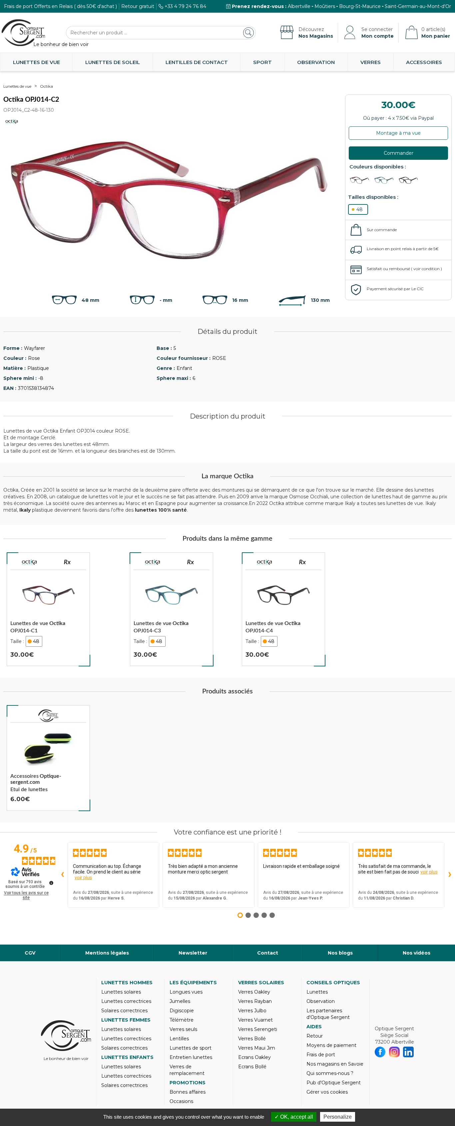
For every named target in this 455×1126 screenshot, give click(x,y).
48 (359, 209)
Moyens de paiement (331, 1045)
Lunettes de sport (191, 1048)
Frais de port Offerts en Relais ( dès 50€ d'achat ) (60, 6)
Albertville (299, 6)
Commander (398, 153)
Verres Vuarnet (255, 1020)
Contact (267, 953)
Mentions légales (107, 953)
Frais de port (320, 1055)
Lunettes (317, 992)
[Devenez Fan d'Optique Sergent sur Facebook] (380, 1052)
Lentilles (179, 1039)
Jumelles (180, 1001)
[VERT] (385, 180)
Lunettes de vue (36, 62)
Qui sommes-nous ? (329, 1073)
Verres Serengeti (257, 1029)
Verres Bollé (252, 1039)
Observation (316, 62)
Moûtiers (324, 6)
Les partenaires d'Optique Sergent (328, 1014)
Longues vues (186, 992)
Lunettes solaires (121, 992)
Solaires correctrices (124, 1011)
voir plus (83, 877)
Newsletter (193, 953)
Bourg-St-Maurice (360, 6)
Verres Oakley (254, 992)
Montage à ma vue (398, 133)
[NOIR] (410, 180)
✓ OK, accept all (293, 1117)
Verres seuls (183, 1029)
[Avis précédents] (62, 875)
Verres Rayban (255, 1001)
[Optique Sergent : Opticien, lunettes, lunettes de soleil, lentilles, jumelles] (23, 33)
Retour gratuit (137, 6)
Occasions (181, 1101)
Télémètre (182, 1020)
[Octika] (29, 563)
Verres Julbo (252, 1011)
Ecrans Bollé (252, 1067)
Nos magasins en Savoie (334, 1064)
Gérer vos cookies (327, 1092)
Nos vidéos (416, 953)
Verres (370, 62)
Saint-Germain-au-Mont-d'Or (418, 6)
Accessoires (424, 62)
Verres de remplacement (187, 1070)
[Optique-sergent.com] (48, 715)
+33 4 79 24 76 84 (185, 6)
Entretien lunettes (191, 1057)
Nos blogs (340, 953)
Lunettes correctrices (126, 1001)
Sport (262, 62)
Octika (46, 86)
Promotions (188, 1083)
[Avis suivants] (449, 875)
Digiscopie (182, 1011)
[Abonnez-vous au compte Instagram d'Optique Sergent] (394, 1052)
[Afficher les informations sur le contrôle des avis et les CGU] (51, 883)
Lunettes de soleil (112, 62)
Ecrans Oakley (254, 1057)
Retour (314, 1036)
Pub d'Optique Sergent (333, 1083)
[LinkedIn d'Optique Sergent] (408, 1052)
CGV (30, 953)
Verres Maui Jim (256, 1048)
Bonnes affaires (188, 1092)
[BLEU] (361, 180)
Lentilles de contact (197, 62)
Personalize (337, 1117)
